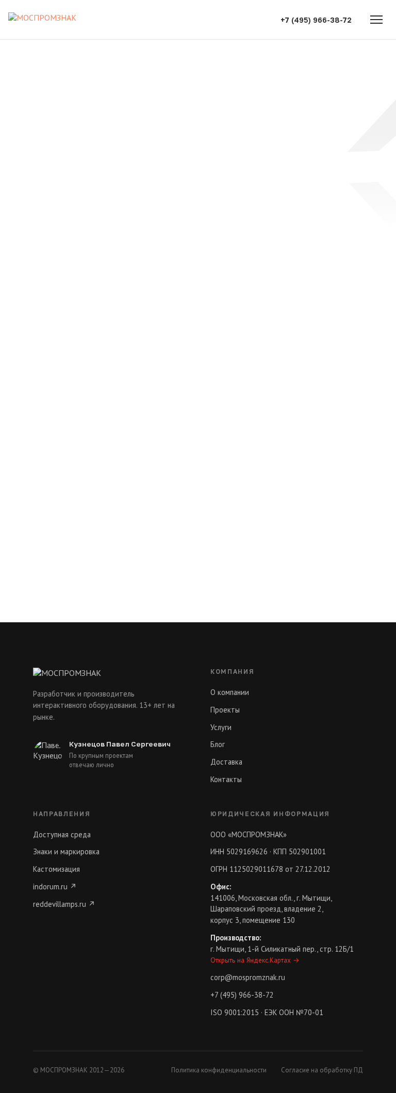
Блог (217, 744)
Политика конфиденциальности (219, 1070)
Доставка (226, 762)
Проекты (225, 710)
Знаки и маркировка (66, 851)
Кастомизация (56, 869)
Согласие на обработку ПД (322, 1070)
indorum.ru (55, 886)
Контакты (226, 779)
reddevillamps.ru (64, 904)
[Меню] (376, 19)
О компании (229, 692)
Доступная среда (62, 834)
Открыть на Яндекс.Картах (255, 960)
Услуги (221, 727)
